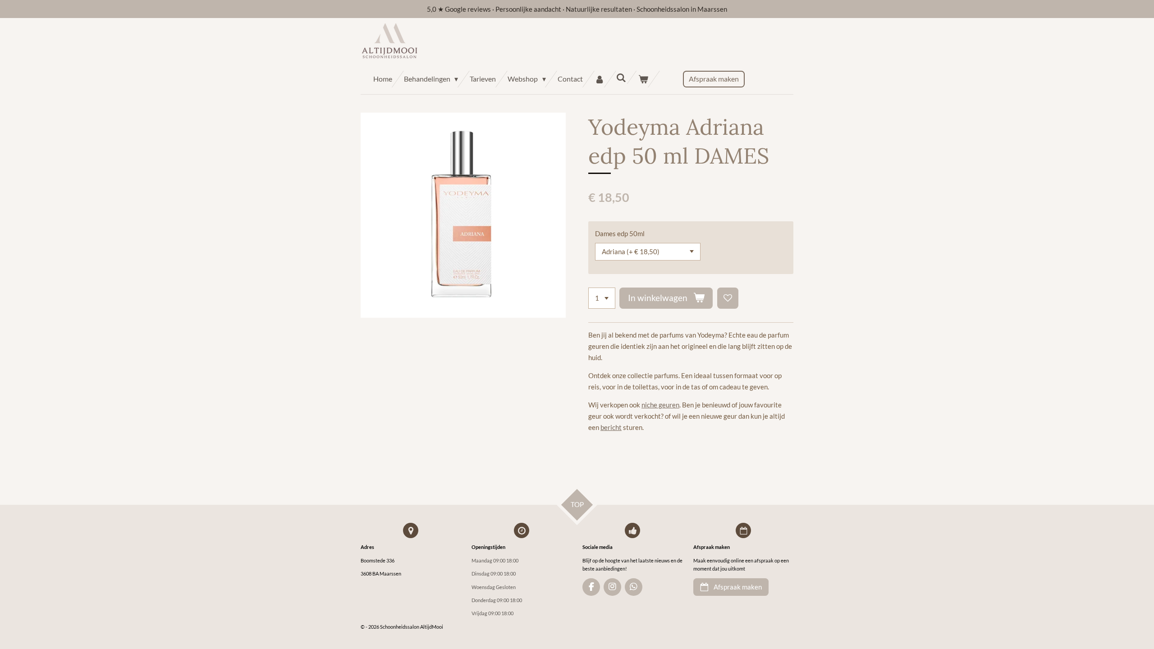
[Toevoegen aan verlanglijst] (727, 298)
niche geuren (660, 405)
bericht (611, 427)
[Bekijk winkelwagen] (643, 79)
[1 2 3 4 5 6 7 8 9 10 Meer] (601, 298)
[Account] (599, 79)
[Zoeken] (621, 77)
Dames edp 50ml (620, 233)
